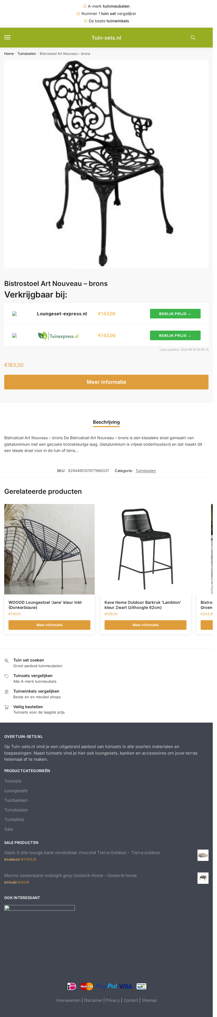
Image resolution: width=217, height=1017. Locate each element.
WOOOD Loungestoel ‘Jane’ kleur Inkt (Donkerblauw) (45, 605)
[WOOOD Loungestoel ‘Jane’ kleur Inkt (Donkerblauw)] (49, 549)
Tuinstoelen (27, 53)
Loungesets (16, 790)
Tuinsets (12, 781)
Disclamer (93, 1000)
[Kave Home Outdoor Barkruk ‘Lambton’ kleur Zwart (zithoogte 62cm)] (145, 549)
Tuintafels (14, 819)
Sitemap (149, 1000)
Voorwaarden (68, 1000)
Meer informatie (106, 382)
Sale (8, 829)
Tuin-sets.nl (106, 38)
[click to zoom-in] (108, 164)
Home (9, 53)
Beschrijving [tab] (106, 422)
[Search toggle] (193, 38)
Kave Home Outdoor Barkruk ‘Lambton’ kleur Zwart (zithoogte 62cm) (143, 605)
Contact (130, 1000)
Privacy (113, 1000)
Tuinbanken (16, 800)
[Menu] (12, 37)
